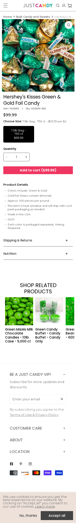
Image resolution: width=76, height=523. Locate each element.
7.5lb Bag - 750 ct (18, 134)
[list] (38, 55)
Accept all (57, 515)
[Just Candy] (38, 5)
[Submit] (61, 398)
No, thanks (28, 515)
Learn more (45, 506)
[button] (70, 5)
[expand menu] (5, 5)
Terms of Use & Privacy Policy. (34, 415)
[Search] (58, 5)
